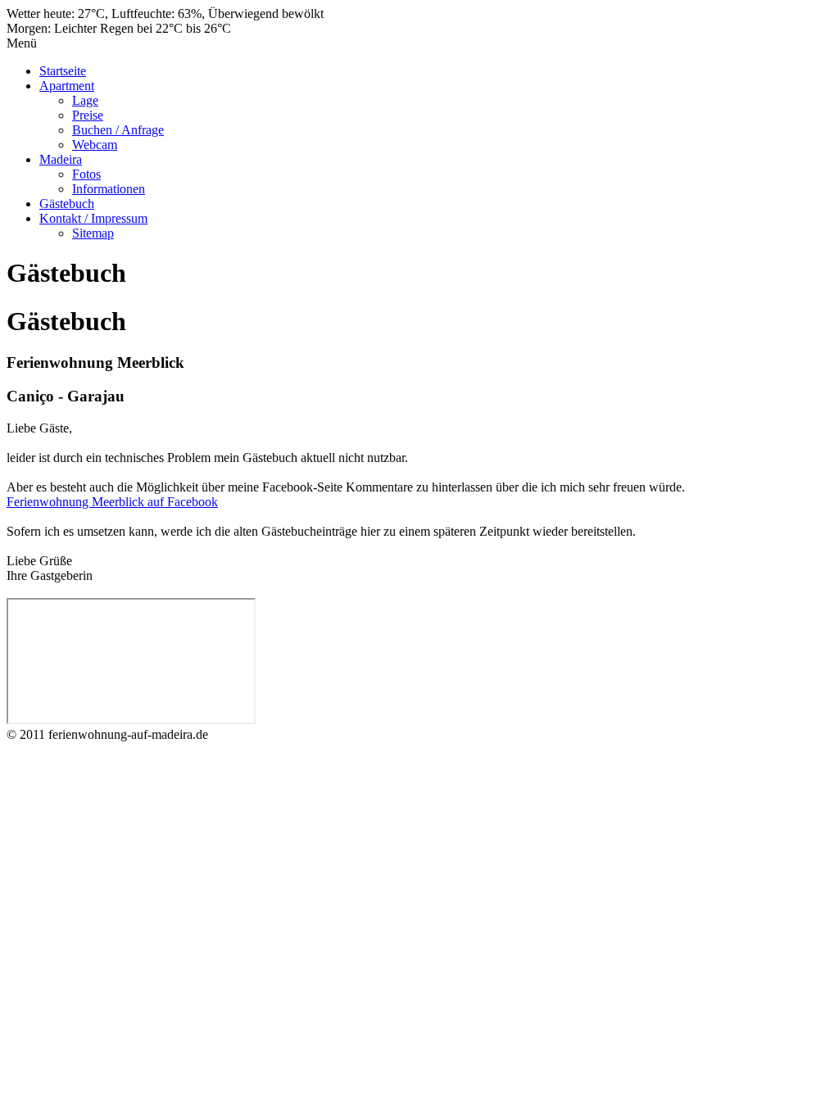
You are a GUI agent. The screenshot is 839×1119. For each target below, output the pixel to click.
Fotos (86, 174)
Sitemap (93, 233)
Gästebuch (66, 204)
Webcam (94, 145)
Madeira (60, 159)
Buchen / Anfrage (118, 130)
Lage (85, 100)
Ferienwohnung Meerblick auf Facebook (112, 502)
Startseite (62, 71)
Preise (87, 115)
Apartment (66, 86)
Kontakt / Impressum (93, 218)
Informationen (108, 189)
